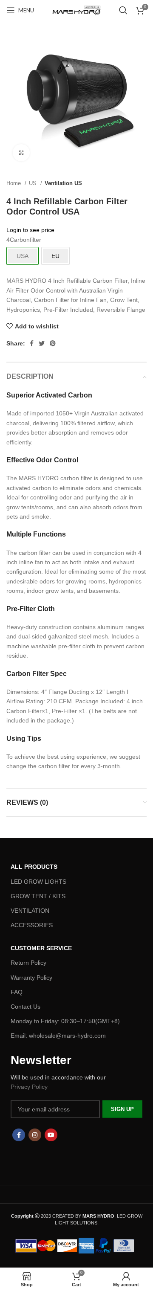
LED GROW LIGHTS (38, 881)
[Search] (123, 10)
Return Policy (28, 962)
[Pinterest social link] (52, 343)
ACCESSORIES (32, 925)
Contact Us (25, 1006)
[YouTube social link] (51, 1135)
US (33, 183)
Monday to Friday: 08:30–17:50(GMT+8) (65, 1021)
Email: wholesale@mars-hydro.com (58, 1035)
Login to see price (30, 229)
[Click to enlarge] (21, 152)
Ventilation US (63, 183)
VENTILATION (30, 910)
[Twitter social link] (41, 343)
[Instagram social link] (34, 1135)
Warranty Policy (31, 977)
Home (14, 183)
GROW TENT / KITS (38, 896)
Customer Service (41, 948)
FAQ (17, 992)
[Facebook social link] (31, 343)
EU (55, 255)
